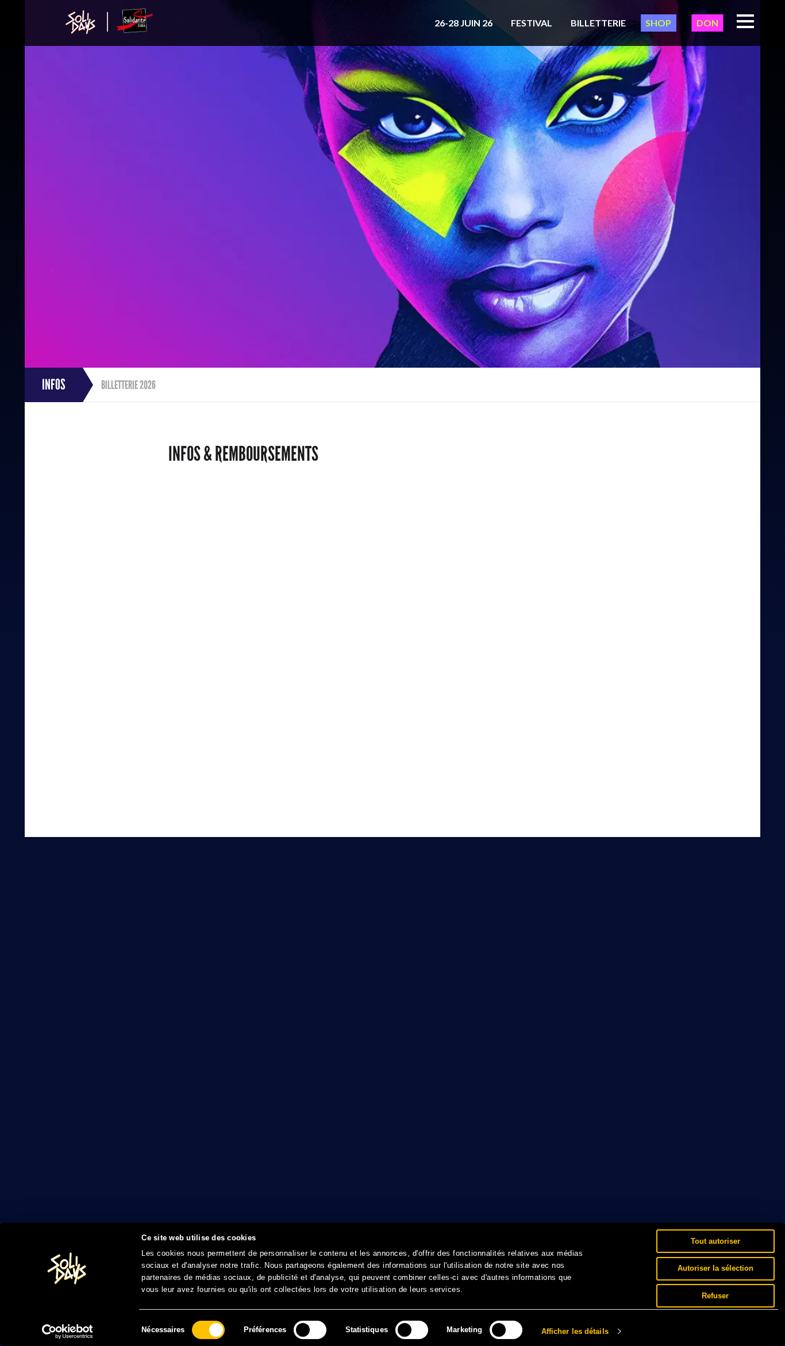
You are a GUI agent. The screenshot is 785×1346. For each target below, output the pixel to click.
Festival (531, 22)
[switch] (310, 1330)
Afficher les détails (575, 1331)
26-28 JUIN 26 (463, 22)
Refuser (715, 1295)
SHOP (658, 22)
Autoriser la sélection (715, 1268)
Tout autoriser (715, 1240)
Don (707, 22)
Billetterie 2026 (128, 385)
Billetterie (598, 22)
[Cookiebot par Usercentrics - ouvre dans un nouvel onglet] (67, 1331)
